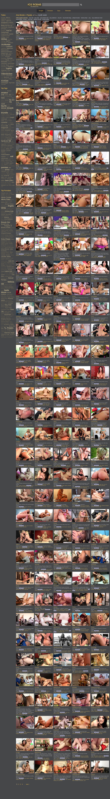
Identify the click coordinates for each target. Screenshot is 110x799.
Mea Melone (4, 282)
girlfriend (7, 137)
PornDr (7, 56)
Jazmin (12, 255)
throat (2, 182)
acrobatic (99, 168)
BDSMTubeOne (5, 24)
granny (57, 322)
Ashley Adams (5, 215)
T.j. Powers (8, 328)
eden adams (56, 170)
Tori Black (9, 331)
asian (6, 94)
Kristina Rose (4, 269)
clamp (36, 711)
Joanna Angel (8, 259)
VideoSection (6, 74)
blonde (3, 108)
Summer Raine (4, 326)
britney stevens (60, 64)
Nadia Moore (5, 291)
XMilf (2, 79)
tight (5, 182)
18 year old (3, 91)
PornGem (3, 58)
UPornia (7, 72)
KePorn (3, 46)
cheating (3, 114)
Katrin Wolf (3, 266)
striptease (3, 178)
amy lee (60, 18)
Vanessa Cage (5, 334)
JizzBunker (5, 45)
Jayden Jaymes (5, 255)
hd (10, 141)
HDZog (3, 41)
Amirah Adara (9, 204)
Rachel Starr (4, 301)
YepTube (12, 83)
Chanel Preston (6, 233)
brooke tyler (37, 236)
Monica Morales (8, 287)
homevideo (7, 142)
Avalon (8, 220)
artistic (65, 83)
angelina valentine (103, 278)
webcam (3, 185)
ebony (2, 130)
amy (90, 18)
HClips (3, 37)
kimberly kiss (21, 65)
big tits (4, 106)
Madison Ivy (4, 278)
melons (8, 156)
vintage (9, 183)
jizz (2, 147)
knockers (3, 148)
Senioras (4, 63)
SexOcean (10, 63)
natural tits (8, 160)
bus (62, 736)
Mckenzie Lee (10, 280)
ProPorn (10, 61)
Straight (41, 10)
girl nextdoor (40, 631)
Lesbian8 (9, 46)
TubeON (4, 70)
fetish (3, 135)
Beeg (3, 25)
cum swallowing (19, 384)
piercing (9, 165)
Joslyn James (4, 261)
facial (12, 130)
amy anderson (52, 18)
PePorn (3, 56)
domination (11, 127)
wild (2, 186)
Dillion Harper (5, 243)
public (2, 169)
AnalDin (10, 22)
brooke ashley (86, 43)
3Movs (8, 17)
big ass (12, 100)
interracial (4, 145)
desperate (37, 506)
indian (12, 144)
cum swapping (106, 611)
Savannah (7, 314)
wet (7, 185)
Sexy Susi (8, 317)
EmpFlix (3, 30)
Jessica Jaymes (5, 258)
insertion (36, 40)
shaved (9, 174)
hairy (5, 139)
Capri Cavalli (4, 230)
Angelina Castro (5, 209)
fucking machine (41, 39)
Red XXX (10, 301)
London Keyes (8, 276)
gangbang (10, 136)
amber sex (99, 235)
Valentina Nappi (9, 333)
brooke (25, 19)
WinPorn (6, 77)
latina (7, 148)
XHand (12, 77)
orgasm (11, 163)
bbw (13, 98)
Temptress (10, 329)
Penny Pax (4, 298)
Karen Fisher (8, 263)
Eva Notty (3, 246)
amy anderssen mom (97, 18)
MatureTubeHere (6, 51)
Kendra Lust (10, 266)
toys (13, 182)
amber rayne (100, 190)
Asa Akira (8, 214)
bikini (73, 301)
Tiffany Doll (3, 331)
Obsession (4, 297)
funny (5, 136)
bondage (3, 109)
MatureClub (5, 50)
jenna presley (83, 235)
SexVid (12, 65)
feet (12, 132)
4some (76, 125)
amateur (4, 93)
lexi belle (58, 671)
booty (7, 109)
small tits (6, 175)
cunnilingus (10, 122)
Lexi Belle (6, 273)
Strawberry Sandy (9, 324)
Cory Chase (5, 239)
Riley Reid (8, 305)
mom (2, 160)
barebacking (8, 98)
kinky (8, 147)
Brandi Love (5, 224)
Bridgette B (8, 226)
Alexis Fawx (5, 199)
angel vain (104, 85)
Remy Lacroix (4, 303)
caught (40, 692)
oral (7, 163)
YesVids (3, 84)
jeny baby (24, 150)
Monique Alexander (5, 288)
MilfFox (11, 53)
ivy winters (104, 148)
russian (11, 172)
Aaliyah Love (4, 193)
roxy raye (30, 19)
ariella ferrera (102, 383)
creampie (4, 119)
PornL (7, 60)
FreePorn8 (4, 34)
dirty (80, 549)
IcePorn (10, 42)
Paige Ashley (10, 297)
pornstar (4, 167)
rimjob (11, 171)
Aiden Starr (8, 194)
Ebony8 (9, 28)
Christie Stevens (9, 236)
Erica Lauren (10, 245)
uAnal (12, 70)
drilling (81, 148)
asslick (60, 148)
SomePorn (4, 66)
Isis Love (9, 250)
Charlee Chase (4, 234)
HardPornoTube (5, 35)
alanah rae (21, 212)
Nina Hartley (9, 295)
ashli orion (20, 192)
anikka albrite (105, 106)
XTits (10, 79)
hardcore (4, 141)
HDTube (10, 39)
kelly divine (78, 279)
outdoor (6, 164)
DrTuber (3, 29)
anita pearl (45, 148)
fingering (8, 135)
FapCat (8, 30)
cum (2, 120)
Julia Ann (11, 261)
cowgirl (12, 117)
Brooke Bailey (9, 229)
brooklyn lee (64, 669)
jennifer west (18, 150)
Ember (11, 243)
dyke (104, 445)
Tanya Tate (3, 329)
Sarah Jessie (7, 311)
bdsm (2, 100)
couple (7, 117)
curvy (5, 124)
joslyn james (94, 281)
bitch (55, 363)
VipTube (3, 75)
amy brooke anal (44, 18)
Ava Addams (8, 219)
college (2, 115)
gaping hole (85, 148)
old (5, 163)
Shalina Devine (6, 319)
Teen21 (3, 68)
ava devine (93, 127)
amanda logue (59, 37)
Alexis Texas (8, 201)
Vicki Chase (4, 337)
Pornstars (50, 10)
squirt (5, 177)
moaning (11, 158)
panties (10, 164)
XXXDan (4, 81)
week (45, 15)
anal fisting (85, 41)
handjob (9, 139)
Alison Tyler (4, 202)
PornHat (9, 58)
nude (11, 161)
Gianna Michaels (9, 247)
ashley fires (48, 106)
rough (7, 172)
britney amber (103, 127)
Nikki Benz (9, 294)
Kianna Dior (4, 268)
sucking (9, 178)
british (6, 111)
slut (2, 175)
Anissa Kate (9, 211)
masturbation (5, 154)
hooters (13, 142)
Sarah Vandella (5, 313)
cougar (3, 117)
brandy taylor (101, 279)
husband (9, 144)
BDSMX (12, 24)
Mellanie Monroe (8, 284)
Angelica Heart (10, 208)
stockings (10, 177)
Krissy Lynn (10, 268)
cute (9, 124)
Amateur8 (4, 22)
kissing (11, 147)
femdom (11, 133)
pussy (7, 170)
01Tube (3, 17)
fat (10, 132)
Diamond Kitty (9, 242)
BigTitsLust (8, 25)
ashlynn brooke (76, 18)
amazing (28, 127)
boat (64, 279)
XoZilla (6, 79)
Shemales (68, 10)
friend (2, 136)
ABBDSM (3, 19)
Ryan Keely (8, 307)
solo (2, 177)
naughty (3, 161)
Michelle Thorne (5, 285)
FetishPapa (5, 32)
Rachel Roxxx (8, 300)
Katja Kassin (9, 265)
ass (10, 94)
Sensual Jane (9, 316)
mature (3, 156)
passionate (3, 165)
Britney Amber (6, 227)
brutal (42, 85)
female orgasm (4, 133)
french (12, 134)
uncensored (4, 183)
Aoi (8, 213)
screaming (3, 174)
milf (11, 156)
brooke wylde (45, 19)
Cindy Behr (10, 237)
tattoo (3, 180)
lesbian (3, 150)
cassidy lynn (30, 64)
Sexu (7, 65)
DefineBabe (4, 27)
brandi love (103, 107)
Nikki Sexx (3, 295)
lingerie (3, 151)
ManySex (10, 48)
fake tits (3, 132)
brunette (4, 113)
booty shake (62, 446)
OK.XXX (8, 55)
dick (6, 126)
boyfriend (74, 466)
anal (2, 95)
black (8, 106)
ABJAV (9, 19)
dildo (10, 126)
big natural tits (8, 104)
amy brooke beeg (67, 18)
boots (62, 692)
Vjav (2, 77)
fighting (45, 170)
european (7, 130)
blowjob (10, 108)
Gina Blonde (5, 249)
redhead (3, 171)
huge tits (3, 144)
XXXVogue (4, 83)
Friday (2, 247)
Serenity (3, 317)
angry (88, 105)
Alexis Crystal (6, 197)
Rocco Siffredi (5, 306)
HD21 (7, 37)
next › (27, 784)
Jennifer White (6, 256)
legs (11, 148)
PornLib (12, 60)
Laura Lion (8, 271)
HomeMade (4, 42)
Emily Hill (3, 245)
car (68, 104)
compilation (7, 115)
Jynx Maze (3, 262)
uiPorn (3, 72)
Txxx (8, 70)
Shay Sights (7, 320)
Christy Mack (4, 237)
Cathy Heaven (10, 231)
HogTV (8, 41)
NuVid (3, 55)
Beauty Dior (5, 222)
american (11, 93)
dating (57, 569)
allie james (81, 125)
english (61, 170)
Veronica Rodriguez (9, 335)
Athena (6, 217)
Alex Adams (8, 195)
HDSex (4, 39)
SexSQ (3, 65)
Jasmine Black (5, 252)
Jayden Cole (9, 253)
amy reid (31, 18)
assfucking (9, 96)
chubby (7, 114)
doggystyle (4, 127)
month (40, 15)
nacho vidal (100, 364)
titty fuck (9, 182)
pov (10, 167)
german (3, 137)
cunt (2, 124)
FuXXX (11, 34)
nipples (7, 161)
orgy (2, 164)
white (10, 185)
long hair (8, 151)
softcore (12, 175)
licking (8, 150)
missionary (4, 158)
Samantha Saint (5, 309)
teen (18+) (9, 180)
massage (3, 153)
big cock (31, 38)
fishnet (67, 506)
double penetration (6, 129)
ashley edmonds (75, 43)
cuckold (9, 119)
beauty (6, 100)
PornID (3, 60)
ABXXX (8, 21)
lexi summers (83, 169)
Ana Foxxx (4, 206)
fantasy (7, 132)
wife (13, 185)
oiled (2, 163)
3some (9, 91)
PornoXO (4, 61)
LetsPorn (3, 48)
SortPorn (10, 66)
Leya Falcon (8, 274)
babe (3, 98)
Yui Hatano (9, 337)
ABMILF (3, 21)
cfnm (101, 568)
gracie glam (30, 85)
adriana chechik (37, 19)
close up (12, 114)
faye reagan (103, 39)
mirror (60, 341)
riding (7, 171)
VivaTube (9, 75)
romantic (3, 172)
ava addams (29, 300)
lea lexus (96, 212)
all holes (39, 63)
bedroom (45, 341)
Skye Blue (7, 323)
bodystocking (85, 126)
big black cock (5, 102)
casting (10, 113)
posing (46, 190)
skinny (13, 174)
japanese (9, 145)
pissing (13, 165)
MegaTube (4, 53)
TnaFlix (9, 69)
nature (13, 160)
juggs (5, 147)
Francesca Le (9, 246)
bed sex (39, 446)
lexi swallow (63, 671)
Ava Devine (4, 220)
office (98, 526)
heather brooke (25, 214)
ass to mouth (48, 38)
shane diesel (19, 19)
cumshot (4, 122)
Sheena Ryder (5, 321)
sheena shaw (84, 18)
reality (12, 169)
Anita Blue (4, 213)
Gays (58, 10)
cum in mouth (8, 120)
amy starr (36, 18)
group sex (100, 569)
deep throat (74, 127)
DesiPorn (11, 27)
